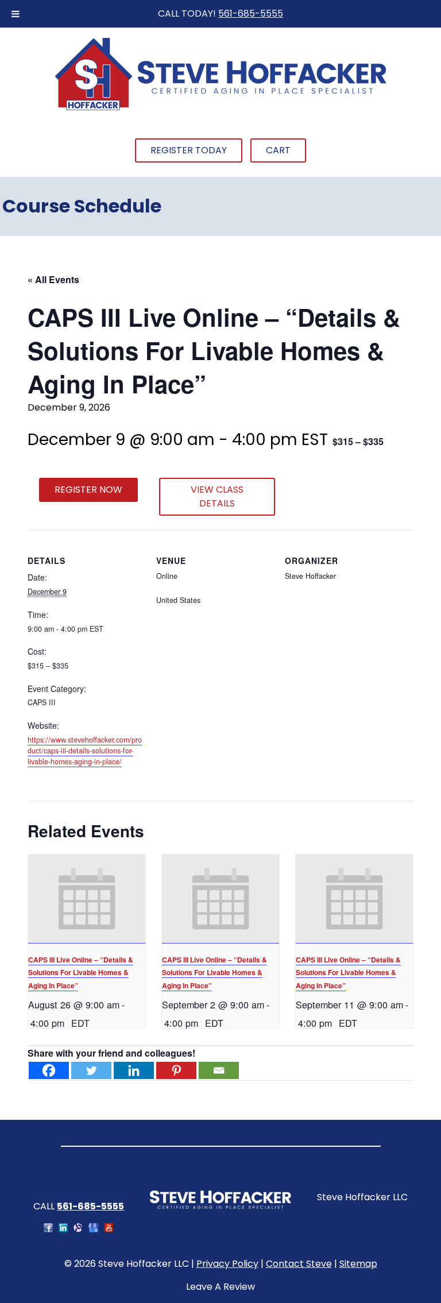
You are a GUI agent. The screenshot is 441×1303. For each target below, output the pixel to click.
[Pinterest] (176, 1070)
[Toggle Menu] (15, 14)
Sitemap (358, 1263)
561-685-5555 (250, 13)
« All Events (53, 279)
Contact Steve (299, 1263)
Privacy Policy (227, 1263)
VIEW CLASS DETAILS (217, 496)
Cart (278, 150)
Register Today (188, 150)
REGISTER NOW (88, 489)
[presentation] (86, 899)
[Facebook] (49, 1070)
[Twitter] (91, 1070)
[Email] (219, 1070)
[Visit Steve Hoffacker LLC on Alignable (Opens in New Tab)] (78, 1229)
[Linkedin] (134, 1070)
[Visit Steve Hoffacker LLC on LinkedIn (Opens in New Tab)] (63, 1229)
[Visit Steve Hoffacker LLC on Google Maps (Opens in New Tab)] (94, 1229)
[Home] (220, 108)
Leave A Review (220, 1286)
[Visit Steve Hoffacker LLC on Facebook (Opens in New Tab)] (48, 1229)
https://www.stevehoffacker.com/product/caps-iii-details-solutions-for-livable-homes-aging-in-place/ (85, 750)
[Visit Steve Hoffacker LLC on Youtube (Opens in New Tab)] (109, 1229)
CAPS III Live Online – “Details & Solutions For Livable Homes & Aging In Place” (80, 972)
